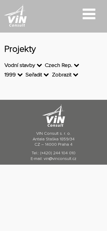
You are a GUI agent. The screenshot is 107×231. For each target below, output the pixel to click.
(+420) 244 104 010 (57, 153)
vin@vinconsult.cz (60, 159)
